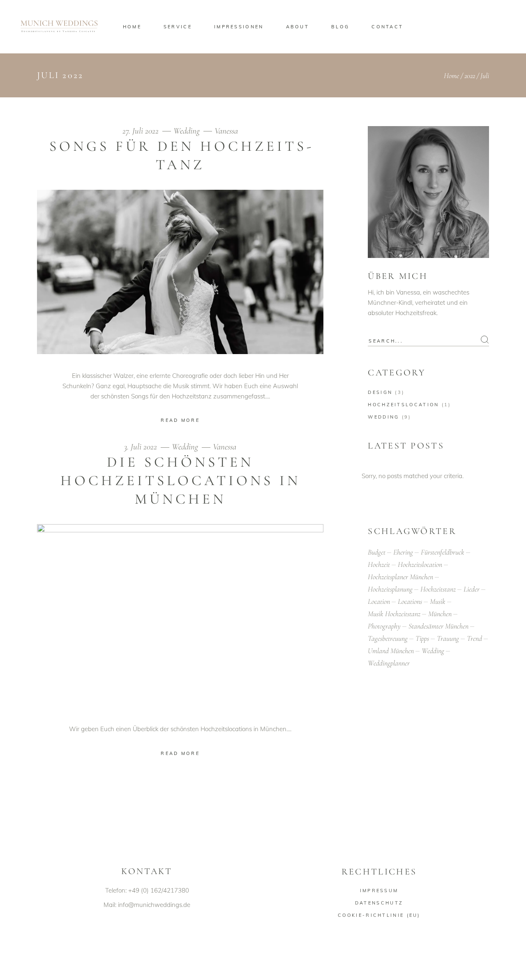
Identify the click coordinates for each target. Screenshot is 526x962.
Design (380, 392)
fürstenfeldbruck (442, 552)
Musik (437, 601)
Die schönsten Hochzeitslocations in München (180, 480)
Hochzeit (379, 564)
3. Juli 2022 (141, 446)
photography (384, 626)
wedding (433, 650)
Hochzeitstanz (438, 589)
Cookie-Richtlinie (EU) (379, 915)
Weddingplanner (389, 662)
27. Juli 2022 (141, 131)
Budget (376, 552)
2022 (469, 75)
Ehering (403, 552)
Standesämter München (438, 626)
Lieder (472, 589)
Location (379, 601)
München (440, 613)
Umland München (391, 650)
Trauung (448, 638)
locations (410, 601)
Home (451, 75)
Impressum (379, 890)
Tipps (422, 638)
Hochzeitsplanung (390, 589)
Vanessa (226, 131)
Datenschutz (379, 903)
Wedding (186, 131)
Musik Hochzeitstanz (394, 613)
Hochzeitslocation (403, 404)
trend (474, 638)
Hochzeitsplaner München (400, 576)
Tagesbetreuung (388, 638)
